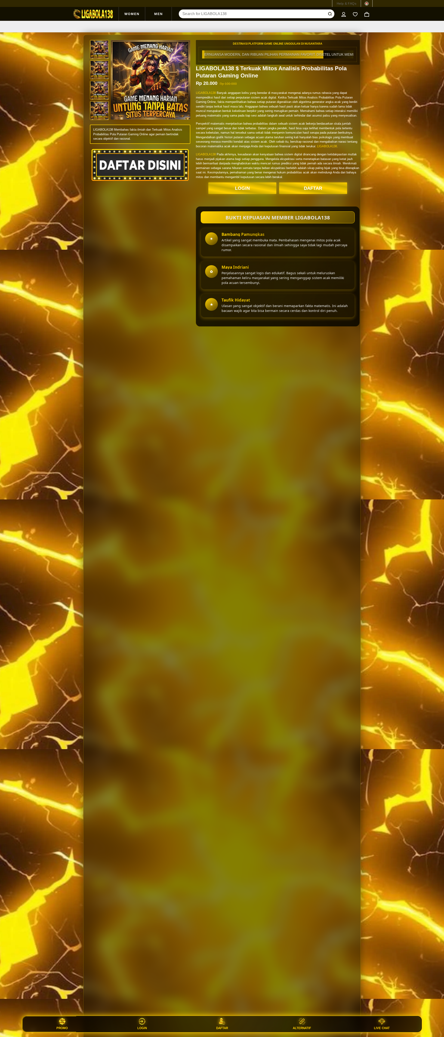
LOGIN (242, 188)
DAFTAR (313, 188)
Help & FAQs (346, 3)
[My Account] (343, 14)
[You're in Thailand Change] (366, 3)
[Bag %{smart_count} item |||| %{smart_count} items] (367, 14)
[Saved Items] (355, 14)
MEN (158, 14)
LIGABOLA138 (206, 93)
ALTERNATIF (302, 1028)
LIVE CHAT (382, 1028)
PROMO (62, 1028)
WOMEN (131, 14)
